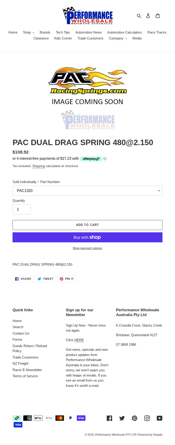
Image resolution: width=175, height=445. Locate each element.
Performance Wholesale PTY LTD (116, 434)
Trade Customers (26, 357)
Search (18, 327)
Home (17, 321)
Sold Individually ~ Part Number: (36, 182)
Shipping (38, 166)
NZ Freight (20, 363)
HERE (79, 340)
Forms (17, 339)
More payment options (87, 248)
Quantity (19, 200)
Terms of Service (25, 376)
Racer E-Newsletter (27, 370)
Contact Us (21, 333)
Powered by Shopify (150, 434)
